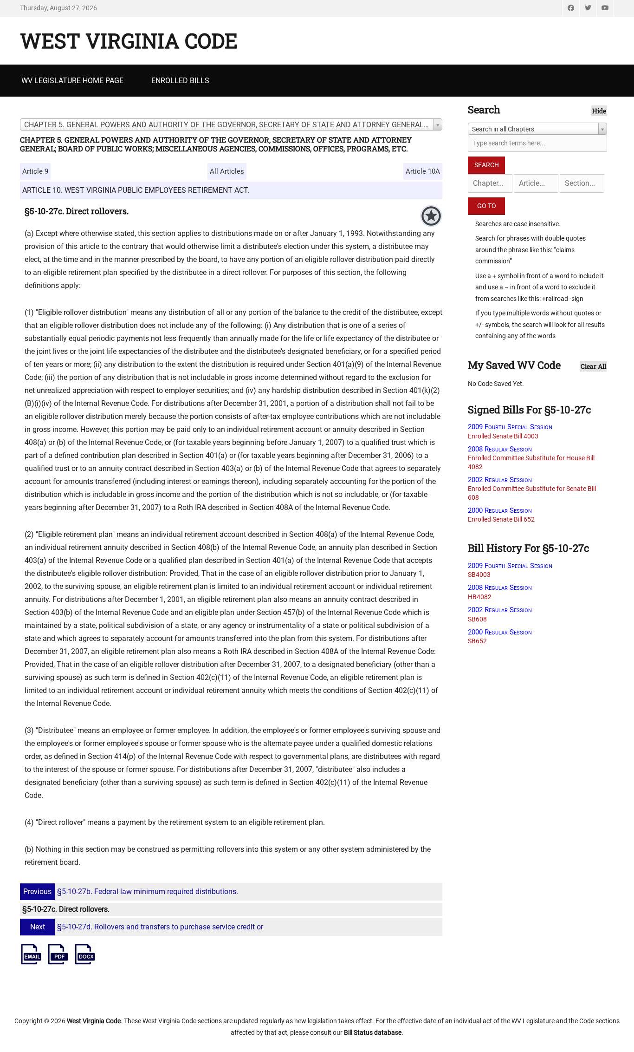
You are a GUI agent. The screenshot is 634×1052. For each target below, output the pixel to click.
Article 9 (35, 171)
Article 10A (423, 171)
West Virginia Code (129, 40)
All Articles (227, 171)
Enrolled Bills (180, 80)
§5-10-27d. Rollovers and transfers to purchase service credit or (146, 926)
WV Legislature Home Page (72, 80)
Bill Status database (372, 1032)
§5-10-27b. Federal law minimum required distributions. (130, 891)
